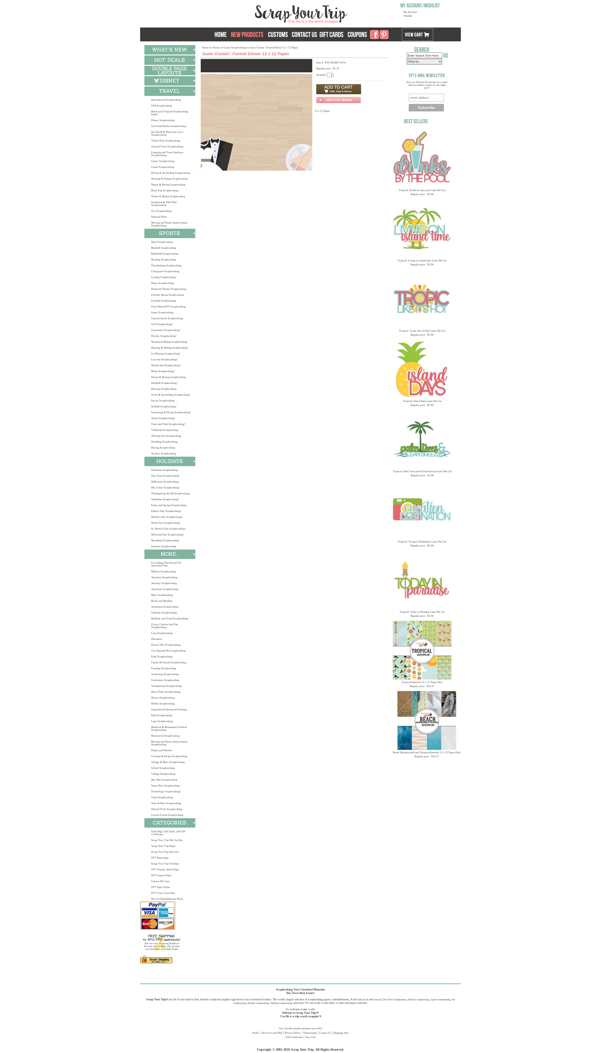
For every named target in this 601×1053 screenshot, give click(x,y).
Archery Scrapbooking (163, 453)
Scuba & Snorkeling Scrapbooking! (170, 394)
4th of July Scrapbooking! (165, 487)
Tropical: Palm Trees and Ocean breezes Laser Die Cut (422, 471)
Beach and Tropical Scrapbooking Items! (169, 113)
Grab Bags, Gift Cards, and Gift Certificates (168, 833)
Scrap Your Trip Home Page (269, 13)
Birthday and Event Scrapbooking (169, 618)
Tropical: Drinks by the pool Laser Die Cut (422, 190)
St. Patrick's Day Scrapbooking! (168, 528)
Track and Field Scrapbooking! (168, 424)
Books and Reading (161, 600)
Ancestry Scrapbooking (164, 583)
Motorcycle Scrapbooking (165, 735)
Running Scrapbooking (164, 388)
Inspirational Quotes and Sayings (169, 709)
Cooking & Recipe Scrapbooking (169, 756)
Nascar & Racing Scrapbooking (168, 184)
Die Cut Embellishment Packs (167, 898)
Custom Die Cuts (160, 881)
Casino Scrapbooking (162, 161)
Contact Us (325, 1032)
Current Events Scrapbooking (167, 814)
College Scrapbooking (163, 773)
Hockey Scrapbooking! (164, 335)
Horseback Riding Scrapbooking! (169, 341)
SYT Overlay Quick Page (165, 869)
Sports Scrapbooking (441, 999)
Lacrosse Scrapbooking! (164, 359)
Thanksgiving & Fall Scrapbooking (170, 493)
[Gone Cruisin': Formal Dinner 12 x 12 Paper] (256, 169)
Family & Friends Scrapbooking (168, 662)
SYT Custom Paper (161, 875)
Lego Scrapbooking (162, 721)
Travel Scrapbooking (397, 999)
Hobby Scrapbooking (163, 703)
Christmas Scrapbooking (164, 469)
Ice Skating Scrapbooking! (165, 353)
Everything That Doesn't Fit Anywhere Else (166, 564)
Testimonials (309, 1032)
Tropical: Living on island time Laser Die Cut (422, 260)
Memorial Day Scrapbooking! (167, 534)
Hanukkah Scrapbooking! (165, 540)
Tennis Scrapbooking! (163, 418)
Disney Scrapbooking (163, 120)
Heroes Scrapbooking (163, 697)
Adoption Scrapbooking (164, 577)
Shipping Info (341, 1032)
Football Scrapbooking (163, 300)
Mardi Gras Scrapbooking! (165, 522)
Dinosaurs (156, 638)
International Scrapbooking (166, 99)
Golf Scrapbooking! (162, 324)
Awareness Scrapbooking (164, 606)
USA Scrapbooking (161, 105)
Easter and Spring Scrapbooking (168, 505)
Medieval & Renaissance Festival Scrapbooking (169, 728)
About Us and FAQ (272, 1032)
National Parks (159, 216)
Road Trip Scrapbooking (164, 190)
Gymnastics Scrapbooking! (166, 330)
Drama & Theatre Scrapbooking (168, 288)
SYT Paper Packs (160, 887)
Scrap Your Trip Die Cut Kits (167, 840)
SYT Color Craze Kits (163, 893)
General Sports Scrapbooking (167, 318)
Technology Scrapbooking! (166, 791)
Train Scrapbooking (162, 797)
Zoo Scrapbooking (161, 210)
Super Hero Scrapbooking (165, 785)
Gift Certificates (293, 1037)
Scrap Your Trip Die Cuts (165, 851)
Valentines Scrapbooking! (165, 499)
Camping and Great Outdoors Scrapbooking (167, 154)
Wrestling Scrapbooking (164, 441)
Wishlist (408, 15)
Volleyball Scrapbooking (164, 429)
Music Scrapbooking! (163, 371)
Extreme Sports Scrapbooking (167, 294)
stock (366, 999)
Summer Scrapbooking (163, 546)
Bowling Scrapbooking (163, 259)
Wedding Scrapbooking (281, 1003)
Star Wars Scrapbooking (164, 779)
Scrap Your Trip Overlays (165, 863)
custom (377, 999)
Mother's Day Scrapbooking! (167, 516)
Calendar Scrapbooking (164, 612)
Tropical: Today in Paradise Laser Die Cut (422, 611)
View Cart (310, 1037)
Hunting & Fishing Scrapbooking (169, 178)
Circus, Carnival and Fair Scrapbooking (164, 626)
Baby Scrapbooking (162, 594)
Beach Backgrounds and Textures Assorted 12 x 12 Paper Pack (427, 752)
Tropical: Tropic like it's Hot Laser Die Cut (422, 330)
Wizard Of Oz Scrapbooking (166, 809)
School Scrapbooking (163, 767)
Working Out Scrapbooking (166, 435)
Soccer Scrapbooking (162, 400)
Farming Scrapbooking (163, 668)
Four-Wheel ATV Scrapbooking (168, 306)
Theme (216, 47)
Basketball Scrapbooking (164, 253)
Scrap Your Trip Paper (163, 846)
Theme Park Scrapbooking (165, 140)
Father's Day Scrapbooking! (166, 511)
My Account (410, 12)
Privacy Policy (292, 1032)
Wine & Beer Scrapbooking (166, 803)
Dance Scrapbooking (162, 283)
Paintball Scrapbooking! (164, 382)
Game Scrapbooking (162, 312)
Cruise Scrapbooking (162, 166)
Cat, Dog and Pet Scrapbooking (168, 650)
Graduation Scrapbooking (165, 680)
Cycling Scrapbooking (163, 277)
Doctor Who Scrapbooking (166, 644)
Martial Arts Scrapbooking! (166, 365)
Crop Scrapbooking (162, 633)
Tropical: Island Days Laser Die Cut (422, 401)
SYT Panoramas (160, 857)
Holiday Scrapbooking (258, 1003)
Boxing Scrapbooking (163, 447)
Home (205, 47)
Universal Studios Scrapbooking (168, 126)
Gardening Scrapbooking (165, 674)
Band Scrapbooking (162, 241)
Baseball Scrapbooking (163, 247)
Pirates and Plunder (161, 750)
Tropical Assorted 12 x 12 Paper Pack (422, 682)
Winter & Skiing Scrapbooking (168, 196)
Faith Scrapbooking (162, 656)
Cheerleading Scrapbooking (166, 265)
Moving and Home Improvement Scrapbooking (169, 224)
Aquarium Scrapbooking (164, 589)
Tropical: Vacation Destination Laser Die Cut (422, 541)
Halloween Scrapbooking (165, 481)
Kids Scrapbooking (161, 715)
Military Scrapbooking (163, 571)
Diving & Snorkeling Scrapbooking (170, 172)
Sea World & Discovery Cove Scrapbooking (167, 133)
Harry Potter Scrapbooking (166, 691)
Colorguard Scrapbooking (165, 271)
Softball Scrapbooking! (164, 406)
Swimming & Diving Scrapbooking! (171, 412)
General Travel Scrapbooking (167, 146)
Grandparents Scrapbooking (166, 685)
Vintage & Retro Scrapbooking (168, 762)
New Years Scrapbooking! (165, 475)
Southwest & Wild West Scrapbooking (164, 203)
